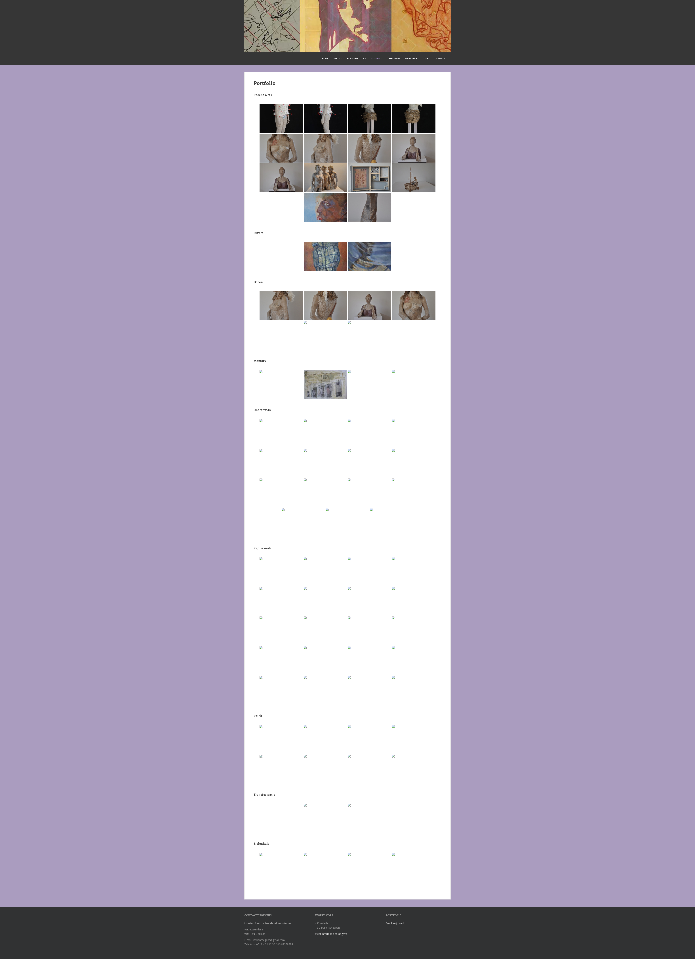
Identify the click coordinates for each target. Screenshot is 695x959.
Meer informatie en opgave (331, 933)
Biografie (352, 58)
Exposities (394, 58)
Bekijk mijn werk (395, 923)
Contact (440, 58)
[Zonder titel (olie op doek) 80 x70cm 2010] (369, 818)
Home (325, 58)
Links (426, 58)
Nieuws (338, 58)
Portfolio (377, 58)
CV (364, 58)
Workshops (411, 58)
